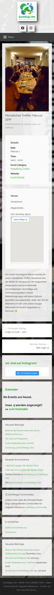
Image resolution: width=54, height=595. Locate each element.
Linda (7, 470)
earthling (9, 127)
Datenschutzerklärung (16, 527)
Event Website (17, 177)
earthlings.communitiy (36, 507)
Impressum (10, 532)
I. (5, 465)
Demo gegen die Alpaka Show (24, 465)
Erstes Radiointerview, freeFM (19, 443)
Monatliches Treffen (20, 168)
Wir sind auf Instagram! (16, 438)
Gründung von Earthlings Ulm (19, 447)
